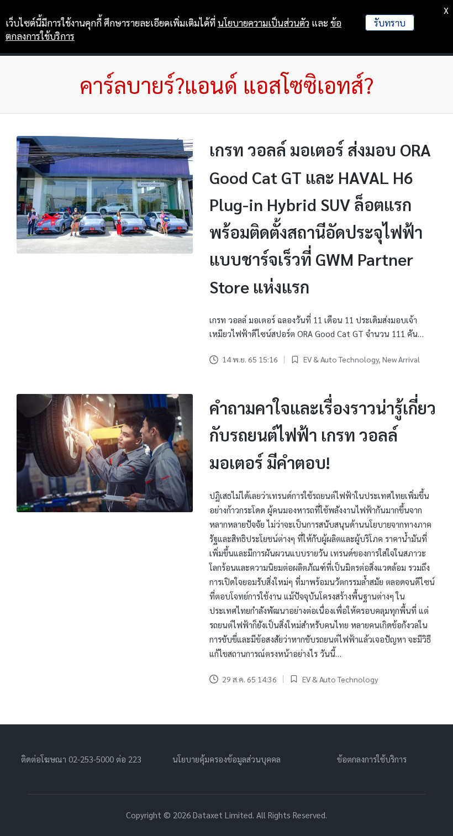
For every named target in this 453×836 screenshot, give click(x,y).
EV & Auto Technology (340, 359)
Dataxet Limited (222, 814)
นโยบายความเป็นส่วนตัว (263, 23)
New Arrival (401, 359)
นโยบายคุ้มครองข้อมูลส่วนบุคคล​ (226, 759)
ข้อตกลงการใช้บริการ (372, 759)
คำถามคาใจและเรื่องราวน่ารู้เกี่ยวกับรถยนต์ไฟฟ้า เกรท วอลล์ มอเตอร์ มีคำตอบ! (322, 435)
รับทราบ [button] (389, 23)
